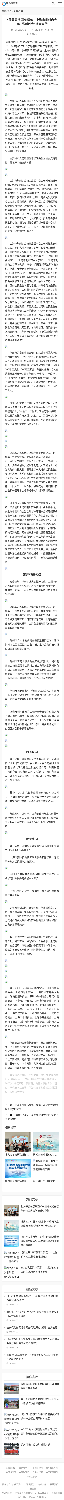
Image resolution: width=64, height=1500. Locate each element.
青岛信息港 (26, 4)
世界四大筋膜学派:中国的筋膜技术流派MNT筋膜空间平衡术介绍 (40, 1416)
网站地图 (6, 1484)
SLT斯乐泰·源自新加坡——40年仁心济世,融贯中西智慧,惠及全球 (32, 1298)
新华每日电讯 (52, 1468)
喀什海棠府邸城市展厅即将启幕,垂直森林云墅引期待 (40, 1386)
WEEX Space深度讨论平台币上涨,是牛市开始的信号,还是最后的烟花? (39, 1431)
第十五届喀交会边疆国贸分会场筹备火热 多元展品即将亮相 (40, 1401)
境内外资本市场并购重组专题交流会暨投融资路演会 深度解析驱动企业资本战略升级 (40, 1240)
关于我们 (18, 1484)
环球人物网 (32, 1477)
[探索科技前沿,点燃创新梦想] (11, 1449)
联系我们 (54, 1484)
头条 (21, 11)
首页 (4, 11)
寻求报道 (30, 1484)
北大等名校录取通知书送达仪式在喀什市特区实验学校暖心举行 (40, 1208)
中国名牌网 (37, 1468)
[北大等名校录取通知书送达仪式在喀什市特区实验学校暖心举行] (18, 1142)
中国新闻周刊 (52, 1472)
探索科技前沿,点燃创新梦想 (35, 1444)
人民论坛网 (37, 1472)
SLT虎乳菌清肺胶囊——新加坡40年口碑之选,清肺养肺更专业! (40, 1269)
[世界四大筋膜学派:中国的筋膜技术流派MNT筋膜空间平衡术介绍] (11, 1418)
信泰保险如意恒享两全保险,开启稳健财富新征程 (32, 1327)
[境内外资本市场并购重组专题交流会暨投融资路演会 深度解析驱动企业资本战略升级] (18, 1169)
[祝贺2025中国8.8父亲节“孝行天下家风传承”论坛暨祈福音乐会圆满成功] (46, 1142)
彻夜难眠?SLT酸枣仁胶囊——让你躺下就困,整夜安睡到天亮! (39, 1254)
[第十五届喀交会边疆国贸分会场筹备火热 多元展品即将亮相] (11, 1403)
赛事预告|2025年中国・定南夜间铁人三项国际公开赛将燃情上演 (32, 1357)
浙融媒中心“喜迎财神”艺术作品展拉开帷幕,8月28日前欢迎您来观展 (32, 1314)
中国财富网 (24, 1472)
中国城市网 (11, 1472)
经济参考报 (24, 1468)
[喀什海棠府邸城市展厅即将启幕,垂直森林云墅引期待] (11, 1388)
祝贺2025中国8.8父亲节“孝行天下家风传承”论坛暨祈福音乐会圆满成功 (40, 1223)
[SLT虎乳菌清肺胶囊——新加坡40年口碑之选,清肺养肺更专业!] (11, 1272)
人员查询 (32, 1488)
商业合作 (42, 1484)
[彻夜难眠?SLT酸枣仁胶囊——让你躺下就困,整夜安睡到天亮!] (46, 1169)
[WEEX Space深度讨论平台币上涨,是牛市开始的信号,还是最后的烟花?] (11, 1433)
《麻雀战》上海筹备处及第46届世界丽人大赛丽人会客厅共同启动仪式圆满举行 (33, 1341)
